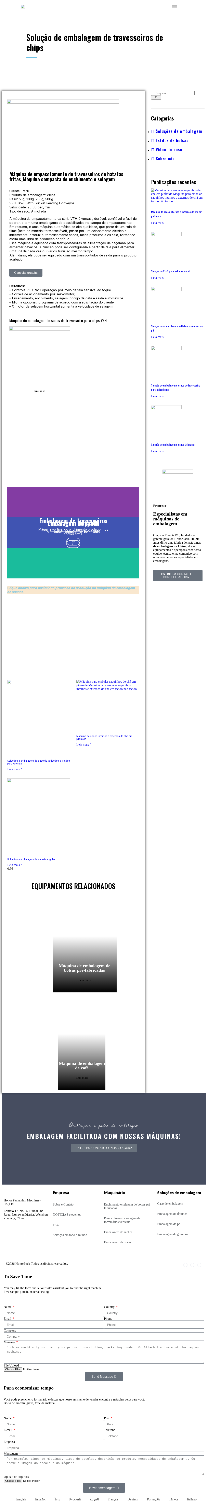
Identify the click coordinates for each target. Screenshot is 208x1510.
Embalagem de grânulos (172, 1234)
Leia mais (84, 980)
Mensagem (11, 1453)
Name (8, 1307)
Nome (8, 1418)
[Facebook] (185, 1265)
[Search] (156, 97)
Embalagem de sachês (118, 1232)
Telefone (109, 1430)
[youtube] (199, 1265)
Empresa (9, 1441)
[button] (25, 273)
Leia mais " (14, 769)
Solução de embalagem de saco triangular (31, 859)
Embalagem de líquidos (172, 1213)
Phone (108, 1318)
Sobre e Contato (63, 1204)
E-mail (8, 1430)
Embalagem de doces (117, 1242)
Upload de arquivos (16, 1476)
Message (10, 1342)
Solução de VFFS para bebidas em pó (170, 271)
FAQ (56, 1224)
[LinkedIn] (192, 1265)
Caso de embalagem (170, 1203)
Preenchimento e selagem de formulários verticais (122, 1220)
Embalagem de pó (168, 1224)
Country (109, 1307)
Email (8, 1318)
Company (10, 1330)
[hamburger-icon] (174, 7)
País (107, 1418)
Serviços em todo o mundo (70, 1235)
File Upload (11, 1365)
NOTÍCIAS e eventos (67, 1214)
